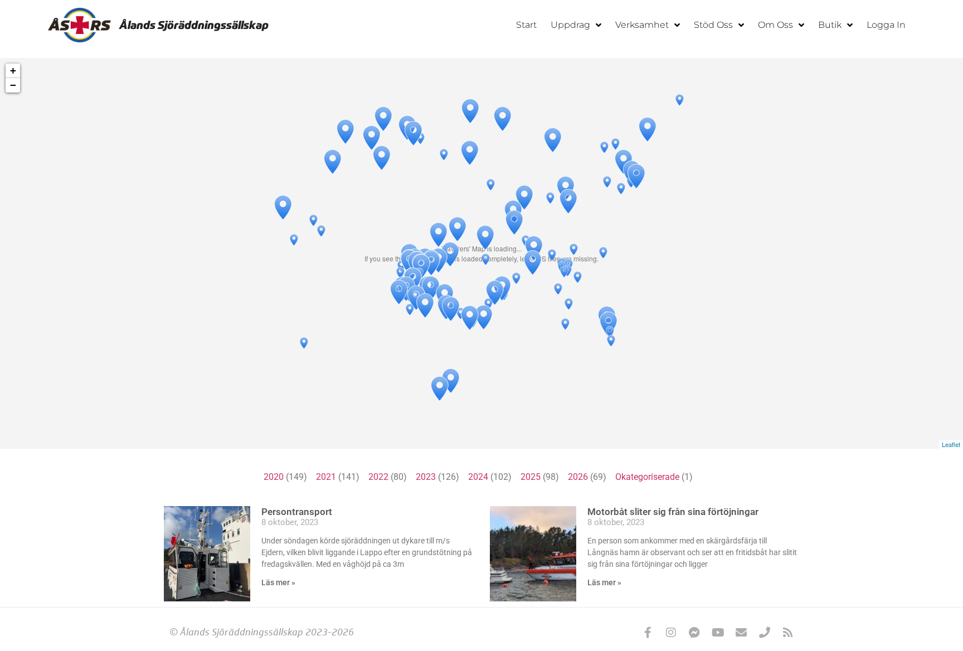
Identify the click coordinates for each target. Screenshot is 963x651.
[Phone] (764, 632)
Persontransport (296, 511)
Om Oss (775, 25)
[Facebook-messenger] (694, 632)
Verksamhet (642, 25)
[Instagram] (671, 632)
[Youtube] (717, 632)
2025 (531, 477)
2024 (478, 477)
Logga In (886, 25)
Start (526, 25)
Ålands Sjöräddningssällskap (194, 25)
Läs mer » (278, 582)
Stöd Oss (713, 25)
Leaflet (951, 444)
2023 (426, 477)
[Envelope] (741, 632)
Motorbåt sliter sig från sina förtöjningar (672, 511)
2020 (274, 477)
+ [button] (13, 70)
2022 (378, 477)
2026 (578, 477)
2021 (326, 477)
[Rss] (788, 632)
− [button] (13, 85)
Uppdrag (570, 25)
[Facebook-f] (647, 632)
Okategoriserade (647, 477)
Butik (830, 25)
